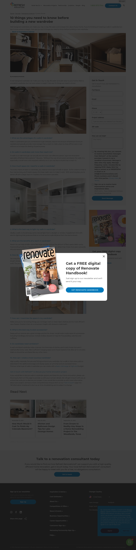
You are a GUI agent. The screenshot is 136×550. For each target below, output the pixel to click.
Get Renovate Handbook (84, 290)
